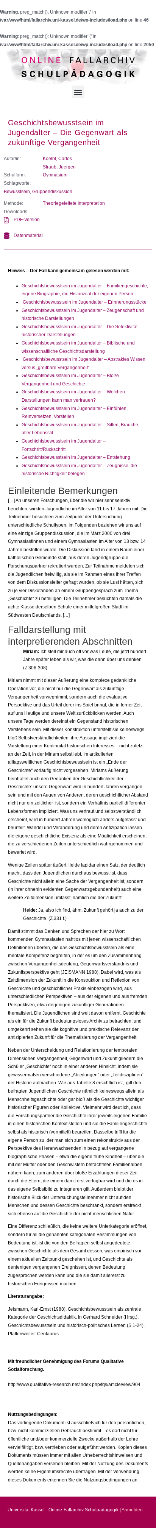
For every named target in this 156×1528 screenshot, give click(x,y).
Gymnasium (55, 175)
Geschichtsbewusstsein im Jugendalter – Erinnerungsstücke (85, 302)
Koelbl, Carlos (57, 158)
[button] (78, 92)
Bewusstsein (17, 191)
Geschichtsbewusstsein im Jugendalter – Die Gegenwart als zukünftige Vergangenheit (68, 132)
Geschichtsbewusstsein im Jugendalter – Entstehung (76, 457)
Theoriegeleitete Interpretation (74, 203)
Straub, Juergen (59, 167)
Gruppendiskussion (52, 191)
